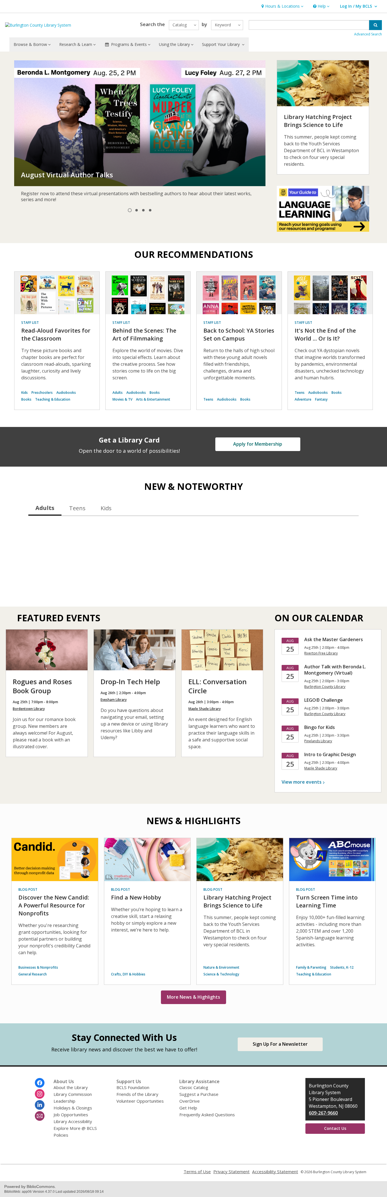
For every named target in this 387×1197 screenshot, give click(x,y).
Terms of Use (197, 1171)
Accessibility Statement (275, 1171)
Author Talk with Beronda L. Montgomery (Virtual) (335, 670)
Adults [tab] (44, 508)
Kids (24, 392)
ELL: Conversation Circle (217, 686)
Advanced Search (368, 34)
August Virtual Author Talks (67, 174)
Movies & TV (122, 399)
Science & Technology (221, 974)
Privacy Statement (231, 1171)
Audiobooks (66, 392)
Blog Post (27, 889)
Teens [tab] (77, 508)
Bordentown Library (29, 708)
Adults (117, 392)
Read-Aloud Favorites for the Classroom (55, 334)
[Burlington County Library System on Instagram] (39, 1094)
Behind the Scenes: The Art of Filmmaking (144, 334)
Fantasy (321, 399)
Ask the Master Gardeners (333, 639)
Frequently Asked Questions (207, 1114)
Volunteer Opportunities (140, 1101)
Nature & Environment (221, 967)
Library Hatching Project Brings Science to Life (318, 121)
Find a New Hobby (136, 897)
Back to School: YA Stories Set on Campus (238, 334)
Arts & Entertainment (153, 399)
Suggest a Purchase (198, 1094)
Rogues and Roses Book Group (42, 686)
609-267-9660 (323, 1113)
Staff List (30, 322)
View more (302, 782)
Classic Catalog (193, 1087)
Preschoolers (42, 392)
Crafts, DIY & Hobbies (128, 974)
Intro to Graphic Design (330, 754)
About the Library (71, 1087)
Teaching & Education (52, 399)
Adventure (303, 399)
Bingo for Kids (319, 727)
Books (26, 399)
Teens (208, 399)
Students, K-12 (342, 967)
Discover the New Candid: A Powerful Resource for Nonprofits (53, 905)
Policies (61, 1135)
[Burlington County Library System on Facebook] (39, 1083)
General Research (32, 974)
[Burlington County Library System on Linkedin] (39, 1105)
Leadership (64, 1101)
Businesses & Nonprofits (38, 967)
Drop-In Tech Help (130, 681)
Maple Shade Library (204, 708)
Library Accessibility (73, 1121)
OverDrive (189, 1101)
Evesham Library (114, 699)
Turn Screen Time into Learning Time (327, 901)
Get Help (188, 1108)
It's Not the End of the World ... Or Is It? (325, 334)
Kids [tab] (106, 508)
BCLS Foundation (132, 1087)
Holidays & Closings (73, 1108)
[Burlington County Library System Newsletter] (39, 1116)
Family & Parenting (311, 967)
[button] (281, 6)
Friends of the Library (137, 1094)
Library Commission (73, 1094)
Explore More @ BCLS (75, 1128)
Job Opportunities (71, 1114)
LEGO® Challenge (323, 700)
